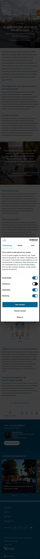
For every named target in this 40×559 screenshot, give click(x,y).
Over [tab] (32, 245)
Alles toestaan (20, 304)
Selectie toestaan (20, 311)
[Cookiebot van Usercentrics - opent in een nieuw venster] (29, 240)
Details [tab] (20, 245)
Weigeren (20, 317)
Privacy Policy (30, 264)
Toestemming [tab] (7, 245)
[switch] (35, 283)
